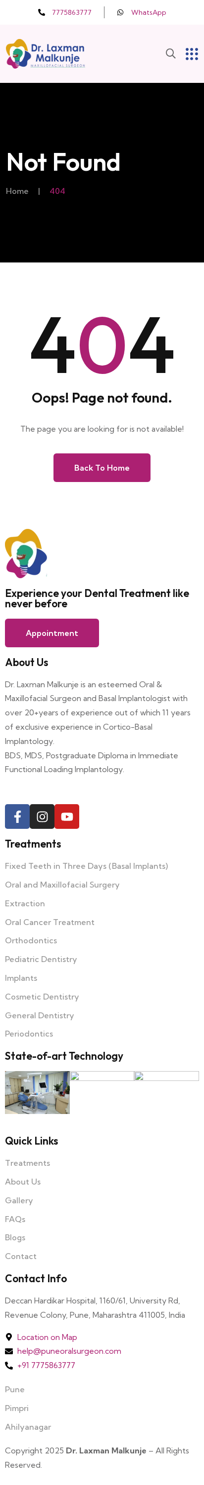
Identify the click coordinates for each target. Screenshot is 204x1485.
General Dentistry (39, 1015)
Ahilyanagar (28, 1427)
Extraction (25, 903)
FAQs (15, 1219)
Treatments (27, 1163)
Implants (21, 978)
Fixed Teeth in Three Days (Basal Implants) (86, 866)
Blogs (15, 1237)
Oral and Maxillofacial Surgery (62, 885)
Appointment (52, 633)
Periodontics (29, 1034)
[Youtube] (66, 816)
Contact (21, 1256)
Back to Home (102, 468)
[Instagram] (42, 816)
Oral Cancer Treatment (50, 922)
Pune (15, 1389)
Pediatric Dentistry (41, 959)
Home (17, 191)
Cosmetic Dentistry (42, 997)
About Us (23, 1182)
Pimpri (17, 1408)
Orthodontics (31, 940)
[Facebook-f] (17, 816)
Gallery (19, 1200)
